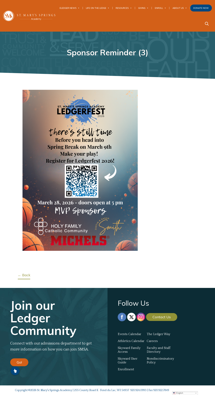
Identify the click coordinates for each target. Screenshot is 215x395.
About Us (178, 8)
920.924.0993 (138, 390)
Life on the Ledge (96, 8)
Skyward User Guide (127, 360)
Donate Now (201, 8)
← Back (24, 275)
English (179, 393)
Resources (122, 8)
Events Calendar (129, 334)
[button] (15, 370)
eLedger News (68, 8)
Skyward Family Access (129, 349)
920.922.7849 (161, 390)
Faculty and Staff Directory (158, 349)
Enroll (159, 8)
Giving (141, 8)
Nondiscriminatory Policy (160, 360)
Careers (152, 341)
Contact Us (162, 317)
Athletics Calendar (131, 341)
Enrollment (126, 369)
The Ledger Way (158, 334)
